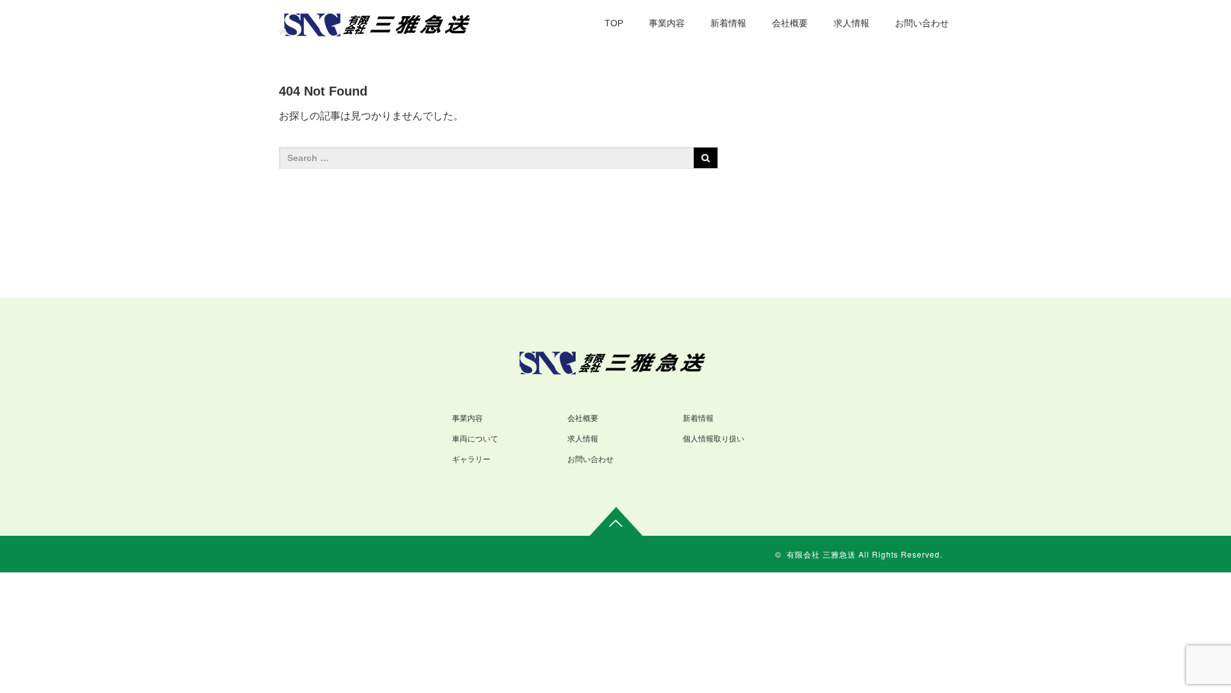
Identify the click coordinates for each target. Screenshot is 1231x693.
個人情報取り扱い (713, 438)
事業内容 (667, 23)
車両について (475, 438)
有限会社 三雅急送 (821, 554)
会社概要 (790, 23)
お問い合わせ (922, 23)
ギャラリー (471, 459)
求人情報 (851, 23)
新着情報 (728, 23)
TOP (614, 23)
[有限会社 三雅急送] (380, 23)
